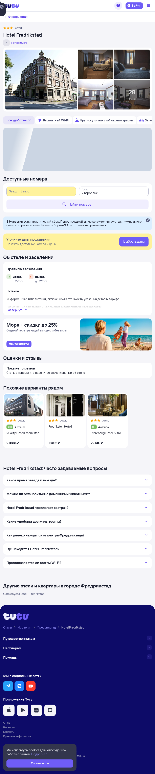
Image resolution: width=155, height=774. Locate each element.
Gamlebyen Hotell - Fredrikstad (24, 594)
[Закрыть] (148, 221)
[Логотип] (11, 5)
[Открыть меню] (149, 5)
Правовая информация (17, 736)
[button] (118, 6)
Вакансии (9, 727)
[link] (18, 344)
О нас (6, 722)
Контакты (9, 731)
